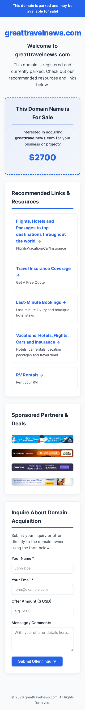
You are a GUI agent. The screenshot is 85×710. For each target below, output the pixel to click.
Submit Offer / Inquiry (37, 661)
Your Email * (23, 580)
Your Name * (23, 558)
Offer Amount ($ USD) (31, 601)
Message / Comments (31, 622)
